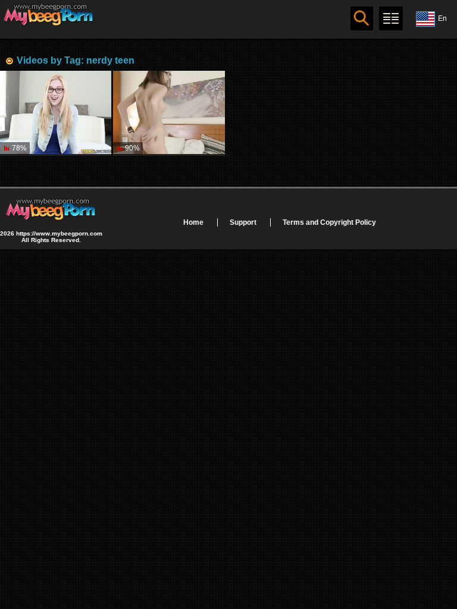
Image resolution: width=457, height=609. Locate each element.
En (442, 18)
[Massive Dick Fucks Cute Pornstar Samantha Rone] (55, 113)
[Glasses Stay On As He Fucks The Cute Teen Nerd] (168, 113)
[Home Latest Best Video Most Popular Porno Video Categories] (390, 18)
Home (193, 222)
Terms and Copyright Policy (329, 222)
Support (243, 222)
